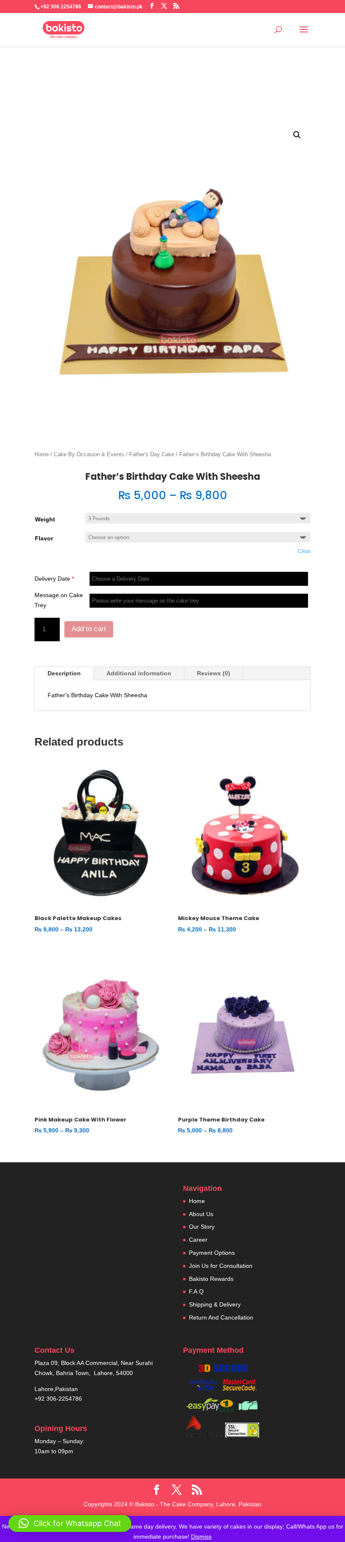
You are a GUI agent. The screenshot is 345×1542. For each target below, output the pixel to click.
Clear (304, 551)
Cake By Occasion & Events (89, 454)
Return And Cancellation (221, 1317)
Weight (45, 519)
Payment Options (212, 1252)
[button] (297, 135)
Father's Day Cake (151, 454)
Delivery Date (54, 578)
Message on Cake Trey (58, 600)
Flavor (44, 538)
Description (64, 673)
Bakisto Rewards (211, 1278)
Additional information (138, 673)
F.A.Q (196, 1291)
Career (198, 1239)
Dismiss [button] (201, 1536)
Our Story (202, 1226)
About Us (201, 1214)
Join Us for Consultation (220, 1265)
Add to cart (89, 629)
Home (41, 454)
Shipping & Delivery (215, 1304)
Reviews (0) (213, 673)
